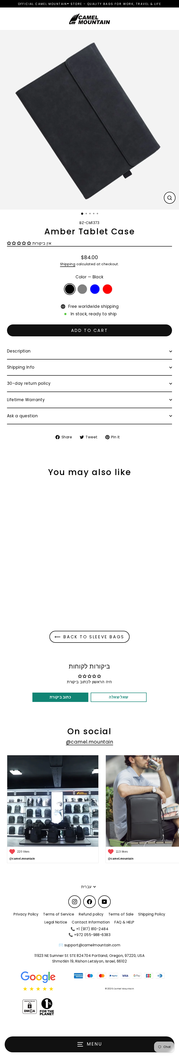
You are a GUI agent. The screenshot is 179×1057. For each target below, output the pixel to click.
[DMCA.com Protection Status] (29, 1006)
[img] (38, 988)
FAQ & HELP (124, 922)
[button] (19, 243)
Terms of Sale (121, 914)
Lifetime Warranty (26, 400)
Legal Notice (56, 922)
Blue (95, 289)
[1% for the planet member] (46, 1006)
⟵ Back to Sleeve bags (89, 637)
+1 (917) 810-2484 (92, 928)
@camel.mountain (89, 741)
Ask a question (22, 416)
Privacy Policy (26, 914)
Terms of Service (58, 914)
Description (19, 351)
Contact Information (91, 922)
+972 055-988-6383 (92, 934)
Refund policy (91, 914)
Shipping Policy (151, 914)
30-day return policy (29, 383)
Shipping (67, 264)
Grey (82, 289)
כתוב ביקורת (60, 697)
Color (89, 277)
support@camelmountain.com (92, 945)
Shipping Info (20, 367)
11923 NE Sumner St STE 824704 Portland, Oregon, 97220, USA (89, 955)
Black (69, 289)
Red (107, 289)
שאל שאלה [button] (118, 697)
